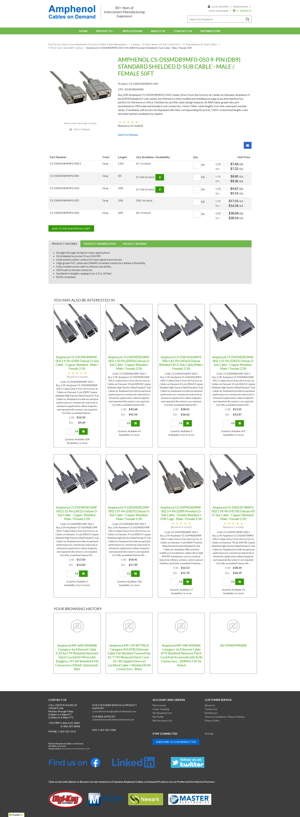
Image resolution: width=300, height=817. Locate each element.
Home (83, 31)
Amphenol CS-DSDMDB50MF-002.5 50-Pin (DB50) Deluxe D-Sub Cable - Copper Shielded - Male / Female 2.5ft (129, 362)
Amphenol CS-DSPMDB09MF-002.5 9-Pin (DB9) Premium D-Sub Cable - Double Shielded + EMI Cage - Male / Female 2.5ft (181, 513)
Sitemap (209, 733)
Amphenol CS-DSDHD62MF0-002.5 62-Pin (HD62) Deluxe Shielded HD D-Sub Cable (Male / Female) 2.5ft (181, 362)
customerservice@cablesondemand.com (114, 711)
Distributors (210, 31)
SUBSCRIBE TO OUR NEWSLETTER (176, 741)
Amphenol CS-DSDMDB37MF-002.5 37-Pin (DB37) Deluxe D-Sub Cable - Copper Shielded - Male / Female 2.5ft (129, 513)
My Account (159, 705)
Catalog (135, 44)
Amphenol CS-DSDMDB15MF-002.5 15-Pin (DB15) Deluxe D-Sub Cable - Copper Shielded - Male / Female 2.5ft (77, 513)
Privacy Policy (212, 720)
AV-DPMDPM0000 (233, 645)
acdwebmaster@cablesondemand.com (113, 719)
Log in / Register (220, 6)
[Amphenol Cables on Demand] (71, 12)
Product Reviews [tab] (135, 243)
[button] (242, 11)
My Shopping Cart (162, 712)
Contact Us (183, 31)
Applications (132, 31)
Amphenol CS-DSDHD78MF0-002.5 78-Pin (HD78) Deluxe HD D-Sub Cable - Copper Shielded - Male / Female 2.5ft (233, 513)
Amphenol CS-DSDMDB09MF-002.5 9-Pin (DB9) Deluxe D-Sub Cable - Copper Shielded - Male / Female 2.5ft (77, 362)
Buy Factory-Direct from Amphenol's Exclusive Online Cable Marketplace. (88, 44)
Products (104, 31)
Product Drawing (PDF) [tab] (100, 243)
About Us (158, 31)
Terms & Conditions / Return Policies (225, 716)
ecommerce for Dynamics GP (75, 748)
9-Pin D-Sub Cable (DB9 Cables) (65, 47)
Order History (240, 6)
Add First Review (128, 134)
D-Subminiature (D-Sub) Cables (200, 44)
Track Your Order (218, 11)
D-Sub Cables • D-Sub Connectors (161, 44)
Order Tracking (161, 709)
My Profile (158, 716)
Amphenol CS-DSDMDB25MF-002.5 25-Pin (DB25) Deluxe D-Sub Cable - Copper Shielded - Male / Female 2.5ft (233, 362)
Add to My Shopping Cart (71, 228)
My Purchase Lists (162, 720)
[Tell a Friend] (248, 145)
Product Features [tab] (64, 243)
